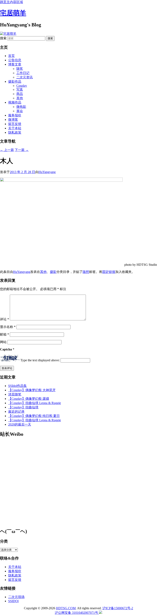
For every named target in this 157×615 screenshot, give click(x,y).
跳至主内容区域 (11, 2)
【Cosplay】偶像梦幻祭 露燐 (28, 398)
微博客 (13, 119)
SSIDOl (13, 601)
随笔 (19, 68)
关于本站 (14, 128)
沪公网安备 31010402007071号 (77, 612)
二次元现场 (16, 597)
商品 (19, 94)
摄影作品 (14, 81)
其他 (19, 98)
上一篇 (7, 150)
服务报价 (14, 115)
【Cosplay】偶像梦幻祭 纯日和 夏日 (34, 416)
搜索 (3, 38)
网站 (3, 342)
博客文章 (14, 64)
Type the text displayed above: (40, 360)
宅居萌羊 (13, 13)
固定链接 (108, 272)
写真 (19, 89)
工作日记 (22, 73)
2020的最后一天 (19, 424)
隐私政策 (14, 132)
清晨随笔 (14, 394)
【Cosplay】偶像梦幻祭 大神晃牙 (32, 390)
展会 (19, 111)
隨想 (86, 272)
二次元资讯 (24, 77)
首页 (11, 55)
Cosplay (21, 85)
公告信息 (14, 60)
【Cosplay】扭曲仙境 (23, 407)
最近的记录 (16, 411)
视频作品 (14, 102)
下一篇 (22, 150)
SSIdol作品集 (17, 385)
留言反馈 (14, 124)
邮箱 (4, 334)
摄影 (53, 272)
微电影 (21, 106)
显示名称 (8, 327)
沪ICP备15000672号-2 (117, 608)
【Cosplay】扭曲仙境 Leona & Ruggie (34, 403)
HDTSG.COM (66, 608)
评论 (4, 319)
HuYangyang (47, 172)
